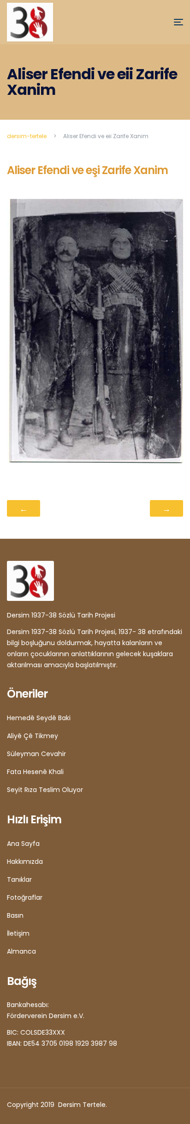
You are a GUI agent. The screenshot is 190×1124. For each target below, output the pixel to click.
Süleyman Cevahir (36, 753)
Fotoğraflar (24, 897)
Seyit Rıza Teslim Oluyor (45, 789)
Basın (15, 915)
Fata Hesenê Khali (35, 771)
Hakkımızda (25, 861)
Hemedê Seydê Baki (39, 717)
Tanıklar (19, 879)
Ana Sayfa (23, 843)
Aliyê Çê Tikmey (32, 735)
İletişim (18, 933)
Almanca (21, 951)
